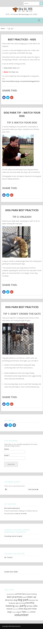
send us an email (20, 514)
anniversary (20, 594)
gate (17, 603)
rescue (9, 608)
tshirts (28, 612)
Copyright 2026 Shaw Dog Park (11, 626)
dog (15, 600)
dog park (23, 600)
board (24, 597)
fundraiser (12, 603)
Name (6, 449)
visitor (33, 612)
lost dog (22, 603)
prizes (29, 606)
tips (24, 611)
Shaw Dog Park (11, 572)
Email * (7, 455)
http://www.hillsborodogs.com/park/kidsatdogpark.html (20, 81)
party (23, 606)
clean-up (31, 596)
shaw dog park (25, 608)
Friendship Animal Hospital (13, 536)
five (37, 600)
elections (32, 600)
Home (3, 28)
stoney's (14, 612)
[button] (6, 489)
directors (9, 600)
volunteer (21, 615)
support (19, 612)
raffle (35, 606)
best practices (14, 596)
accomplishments (11, 594)
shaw (16, 609)
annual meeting (31, 594)
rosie (14, 609)
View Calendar (32, 489)
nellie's (17, 606)
